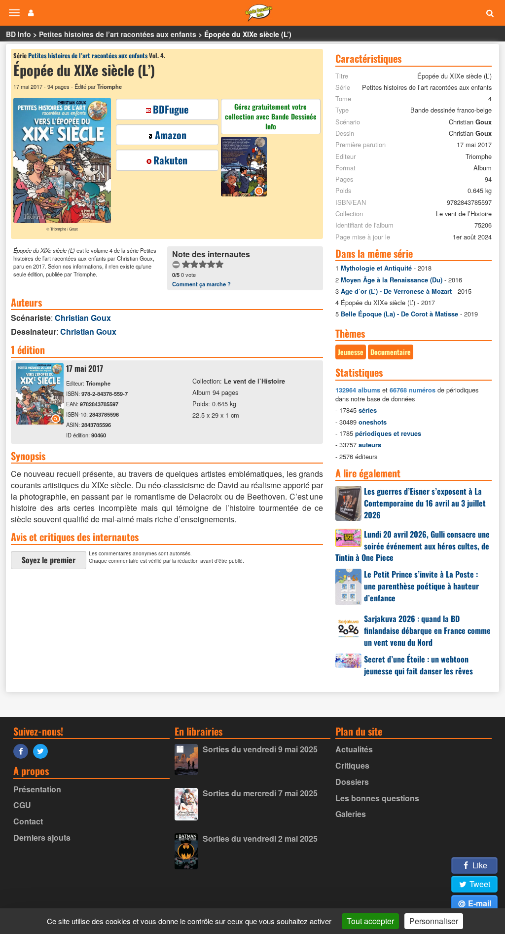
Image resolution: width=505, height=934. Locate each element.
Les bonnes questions (377, 798)
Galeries (350, 813)
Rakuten (170, 160)
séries (368, 410)
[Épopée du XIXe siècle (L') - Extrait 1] (245, 168)
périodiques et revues (388, 433)
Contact (28, 821)
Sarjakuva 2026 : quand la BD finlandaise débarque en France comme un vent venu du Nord (427, 630)
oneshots (373, 422)
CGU (22, 805)
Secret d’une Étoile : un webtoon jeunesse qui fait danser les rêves (418, 665)
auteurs (370, 444)
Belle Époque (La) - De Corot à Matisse (399, 314)
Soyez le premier (48, 560)
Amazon (170, 134)
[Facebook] (23, 750)
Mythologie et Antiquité (376, 268)
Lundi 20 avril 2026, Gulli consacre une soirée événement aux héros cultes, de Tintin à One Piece (412, 546)
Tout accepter (370, 921)
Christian (83, 317)
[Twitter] (43, 750)
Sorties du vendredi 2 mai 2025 (260, 838)
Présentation (37, 789)
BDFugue (170, 109)
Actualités (354, 749)
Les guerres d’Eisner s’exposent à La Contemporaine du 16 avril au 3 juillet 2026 (425, 503)
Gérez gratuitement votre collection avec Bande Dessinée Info (271, 116)
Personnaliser (433, 921)
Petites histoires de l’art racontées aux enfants (117, 34)
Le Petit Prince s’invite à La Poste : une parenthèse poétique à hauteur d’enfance (421, 586)
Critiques (352, 765)
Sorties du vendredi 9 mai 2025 (260, 749)
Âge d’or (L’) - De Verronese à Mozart (396, 291)
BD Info (18, 34)
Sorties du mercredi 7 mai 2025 (260, 793)
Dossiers (352, 781)
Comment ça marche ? (201, 284)
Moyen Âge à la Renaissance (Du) (391, 279)
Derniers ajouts (42, 837)
